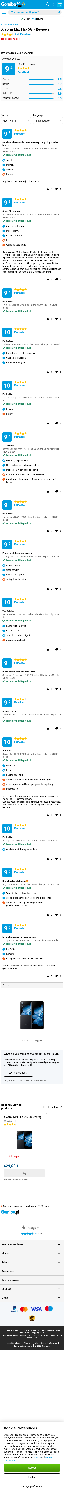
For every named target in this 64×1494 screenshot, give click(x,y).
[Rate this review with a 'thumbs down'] (56, 189)
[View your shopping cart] (60, 4)
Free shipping (36, 1041)
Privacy (27, 1343)
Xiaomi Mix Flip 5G (10, 25)
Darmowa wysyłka (20, 1180)
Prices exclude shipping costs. (32, 1333)
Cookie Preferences (49, 1343)
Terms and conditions (23, 1346)
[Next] (60, 985)
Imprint (35, 1343)
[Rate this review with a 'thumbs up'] (47, 189)
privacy (37, 1457)
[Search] (59, 12)
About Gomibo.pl (14, 1343)
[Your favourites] (53, 4)
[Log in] (47, 4)
